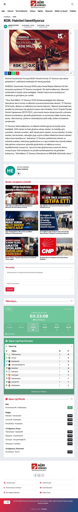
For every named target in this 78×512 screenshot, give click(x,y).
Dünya (32, 11)
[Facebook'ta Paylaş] (6, 73)
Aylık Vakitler (11, 334)
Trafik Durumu (46, 483)
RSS (7, 502)
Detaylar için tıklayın (39, 392)
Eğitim (40, 11)
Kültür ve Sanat (61, 11)
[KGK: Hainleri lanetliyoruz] (39, 50)
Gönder (10, 289)
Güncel (10, 11)
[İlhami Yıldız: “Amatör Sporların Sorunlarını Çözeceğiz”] (21, 247)
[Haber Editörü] (10, 171)
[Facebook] (35, 475)
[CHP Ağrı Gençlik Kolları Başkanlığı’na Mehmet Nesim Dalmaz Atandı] (21, 195)
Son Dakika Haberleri (13, 492)
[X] (39, 475)
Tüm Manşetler (47, 487)
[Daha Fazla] (17, 73)
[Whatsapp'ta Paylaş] (13, 73)
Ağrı (3, 11)
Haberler (7, 17)
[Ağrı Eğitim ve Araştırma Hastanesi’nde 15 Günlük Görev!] (56, 195)
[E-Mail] (18, 173)
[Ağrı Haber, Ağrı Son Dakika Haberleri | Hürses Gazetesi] (38, 4)
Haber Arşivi (46, 492)
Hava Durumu (10, 483)
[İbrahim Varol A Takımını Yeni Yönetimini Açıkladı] (56, 247)
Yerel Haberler (22, 11)
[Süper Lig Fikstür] (72, 399)
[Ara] (72, 4)
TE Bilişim (44, 509)
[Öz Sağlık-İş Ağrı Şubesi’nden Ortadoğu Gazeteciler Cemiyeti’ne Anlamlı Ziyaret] (56, 221)
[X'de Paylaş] (9, 73)
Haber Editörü (22, 169)
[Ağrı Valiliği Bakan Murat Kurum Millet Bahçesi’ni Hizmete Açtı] (21, 221)
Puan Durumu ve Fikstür (13, 487)
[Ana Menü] (5, 4)
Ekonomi (48, 11)
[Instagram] (42, 475)
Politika (73, 11)
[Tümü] (72, 301)
